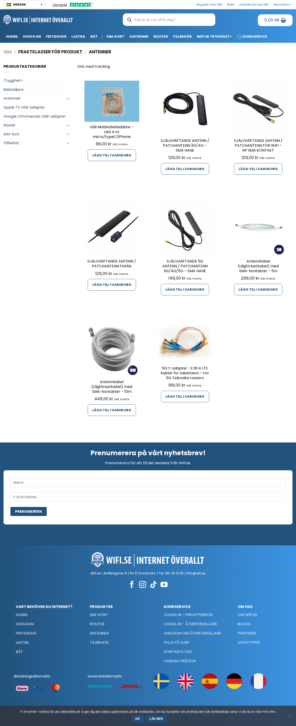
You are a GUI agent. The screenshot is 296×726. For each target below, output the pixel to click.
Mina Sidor (282, 4)
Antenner (139, 36)
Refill (230, 4)
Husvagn (32, 36)
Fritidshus (56, 36)
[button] (24, 4)
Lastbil (78, 36)
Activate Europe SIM (253, 4)
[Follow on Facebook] (132, 585)
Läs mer (156, 718)
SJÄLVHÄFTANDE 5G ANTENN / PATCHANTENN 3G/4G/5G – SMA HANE (185, 266)
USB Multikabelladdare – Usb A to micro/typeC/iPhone (112, 132)
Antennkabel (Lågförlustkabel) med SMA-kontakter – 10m (111, 387)
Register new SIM (209, 4)
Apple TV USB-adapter (24, 107)
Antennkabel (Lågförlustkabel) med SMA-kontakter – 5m (258, 266)
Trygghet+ (13, 80)
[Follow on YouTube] (164, 585)
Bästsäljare (13, 89)
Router (161, 36)
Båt (94, 36)
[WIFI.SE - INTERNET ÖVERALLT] (38, 19)
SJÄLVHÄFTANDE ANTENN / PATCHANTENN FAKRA (111, 264)
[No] (290, 717)
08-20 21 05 (174, 573)
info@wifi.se (196, 573)
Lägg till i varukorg (111, 155)
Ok (137, 718)
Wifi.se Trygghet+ (214, 36)
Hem (7, 52)
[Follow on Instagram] (142, 585)
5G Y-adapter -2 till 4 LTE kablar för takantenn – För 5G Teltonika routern (185, 373)
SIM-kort (115, 36)
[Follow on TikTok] (153, 585)
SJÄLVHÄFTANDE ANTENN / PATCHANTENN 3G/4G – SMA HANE (185, 145)
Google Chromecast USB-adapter (34, 116)
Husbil (12, 36)
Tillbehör (182, 36)
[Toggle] (68, 98)
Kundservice (255, 36)
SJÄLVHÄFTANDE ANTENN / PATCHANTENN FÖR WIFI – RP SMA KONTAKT (258, 145)
